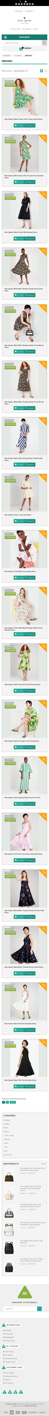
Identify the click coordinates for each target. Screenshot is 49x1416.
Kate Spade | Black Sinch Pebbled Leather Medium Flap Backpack (31, 1260)
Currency (29, 11)
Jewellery (6, 1124)
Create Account (10, 1362)
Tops (5, 1147)
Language (18, 11)
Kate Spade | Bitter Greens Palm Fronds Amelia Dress (24, 119)
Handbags (6, 1120)
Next (12, 1102)
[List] (45, 70)
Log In (35, 29)
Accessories (7, 1155)
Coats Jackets (8, 1135)
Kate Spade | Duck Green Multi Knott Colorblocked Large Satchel (32, 1169)
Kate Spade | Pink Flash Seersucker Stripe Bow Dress (23, 854)
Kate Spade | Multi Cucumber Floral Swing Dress (22, 741)
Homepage (7, 55)
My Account (16, 29)
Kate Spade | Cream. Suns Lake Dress (18, 515)
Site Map (8, 1330)
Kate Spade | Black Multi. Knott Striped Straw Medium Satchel (30, 1205)
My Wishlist (27, 29)
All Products (9, 1383)
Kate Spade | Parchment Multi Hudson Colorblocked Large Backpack (33, 1224)
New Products (9, 1373)
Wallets (5, 1128)
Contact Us (9, 1334)
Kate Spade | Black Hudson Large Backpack (31, 1242)
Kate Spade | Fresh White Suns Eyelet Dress (20, 571)
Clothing (17, 55)
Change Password (11, 1358)
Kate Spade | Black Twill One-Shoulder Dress (20, 1023)
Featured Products (11, 1376)
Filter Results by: (7, 71)
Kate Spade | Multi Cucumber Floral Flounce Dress (22, 684)
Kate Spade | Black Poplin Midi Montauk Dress (21, 232)
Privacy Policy (10, 1341)
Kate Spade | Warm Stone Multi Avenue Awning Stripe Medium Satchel (30, 1188)
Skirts (5, 1143)
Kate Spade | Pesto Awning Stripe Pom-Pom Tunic (22, 797)
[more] (43, 1164)
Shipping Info (9, 1337)
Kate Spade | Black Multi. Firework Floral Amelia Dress (24, 967)
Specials (8, 1380)
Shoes (5, 1151)
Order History (9, 1352)
